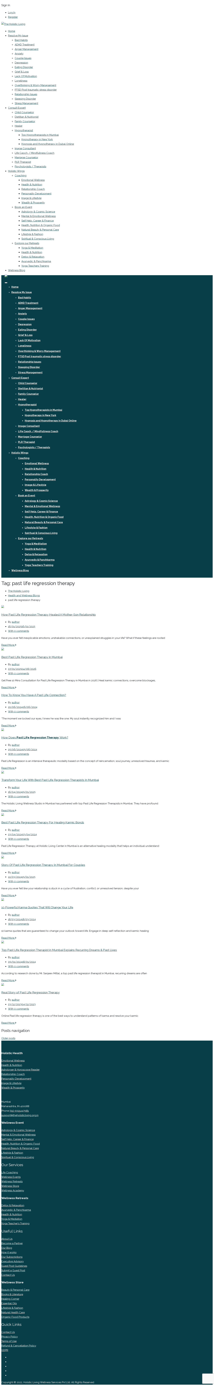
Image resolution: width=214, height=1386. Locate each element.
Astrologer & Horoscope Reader (20, 1069)
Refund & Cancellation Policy (18, 1345)
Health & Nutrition (31, 184)
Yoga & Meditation (32, 247)
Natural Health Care (13, 1312)
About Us (6, 1238)
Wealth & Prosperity (33, 202)
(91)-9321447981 (19, 1110)
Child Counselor (24, 112)
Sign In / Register (14, 575)
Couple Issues (23, 58)
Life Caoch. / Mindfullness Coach (34, 152)
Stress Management (26, 103)
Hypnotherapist (24, 130)
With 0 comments (18, 630)
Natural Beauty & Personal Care (40, 229)
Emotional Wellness (33, 180)
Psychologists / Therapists (30, 166)
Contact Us (8, 1274)
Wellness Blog (16, 270)
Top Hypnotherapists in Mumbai (40, 134)
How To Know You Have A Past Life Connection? (33, 695)
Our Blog (6, 1247)
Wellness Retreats (12, 1181)
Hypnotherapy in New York (37, 139)
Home (11, 31)
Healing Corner (10, 1298)
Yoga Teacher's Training (15, 1223)
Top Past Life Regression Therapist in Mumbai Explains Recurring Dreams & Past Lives (59, 950)
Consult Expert (17, 107)
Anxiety (19, 53)
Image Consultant (25, 148)
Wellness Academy (12, 1190)
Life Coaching (9, 1172)
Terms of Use (9, 1341)
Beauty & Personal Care (15, 1289)
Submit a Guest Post (13, 1270)
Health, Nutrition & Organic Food (40, 225)
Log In (11, 12)
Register (13, 17)
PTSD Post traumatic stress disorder (36, 89)
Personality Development (36, 193)
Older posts (8, 1038)
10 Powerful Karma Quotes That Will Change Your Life (37, 907)
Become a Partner (12, 1243)
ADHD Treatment (24, 44)
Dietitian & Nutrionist (26, 116)
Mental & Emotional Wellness (38, 216)
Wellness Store (10, 1186)
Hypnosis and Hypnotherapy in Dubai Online (47, 143)
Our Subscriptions (11, 1256)
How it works (8, 1252)
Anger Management (26, 49)
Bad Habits (21, 40)
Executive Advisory (12, 1261)
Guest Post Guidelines (14, 1265)
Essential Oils (9, 1303)
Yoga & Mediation (11, 1218)
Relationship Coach (33, 189)
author (16, 621)
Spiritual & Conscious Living (37, 238)
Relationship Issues (26, 94)
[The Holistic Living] (13, 24)
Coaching (20, 175)
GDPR (4, 1350)
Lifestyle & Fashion (32, 234)
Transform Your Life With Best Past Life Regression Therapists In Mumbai (50, 780)
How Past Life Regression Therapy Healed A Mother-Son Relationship (48, 614)
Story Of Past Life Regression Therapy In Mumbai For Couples (43, 865)
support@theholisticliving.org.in (19, 1115)
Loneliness (21, 80)
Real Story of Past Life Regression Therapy (30, 992)
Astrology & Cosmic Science (38, 211)
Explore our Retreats (27, 243)
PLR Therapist (23, 162)
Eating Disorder (24, 67)
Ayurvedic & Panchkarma (36, 261)
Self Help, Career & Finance (37, 220)
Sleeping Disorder (25, 98)
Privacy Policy (9, 1336)
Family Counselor (25, 121)
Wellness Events (11, 1177)
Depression (21, 62)
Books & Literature (12, 1294)
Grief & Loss (22, 71)
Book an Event (23, 207)
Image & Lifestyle (31, 198)
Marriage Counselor (26, 157)
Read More (8, 645)
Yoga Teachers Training (35, 265)
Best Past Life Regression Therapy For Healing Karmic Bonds (42, 822)
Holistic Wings (16, 171)
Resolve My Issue (18, 35)
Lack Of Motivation (26, 76)
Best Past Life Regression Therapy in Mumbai (32, 657)
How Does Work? (34, 737)
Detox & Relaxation (32, 256)
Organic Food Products (15, 1316)
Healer (18, 125)
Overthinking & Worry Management (35, 85)
